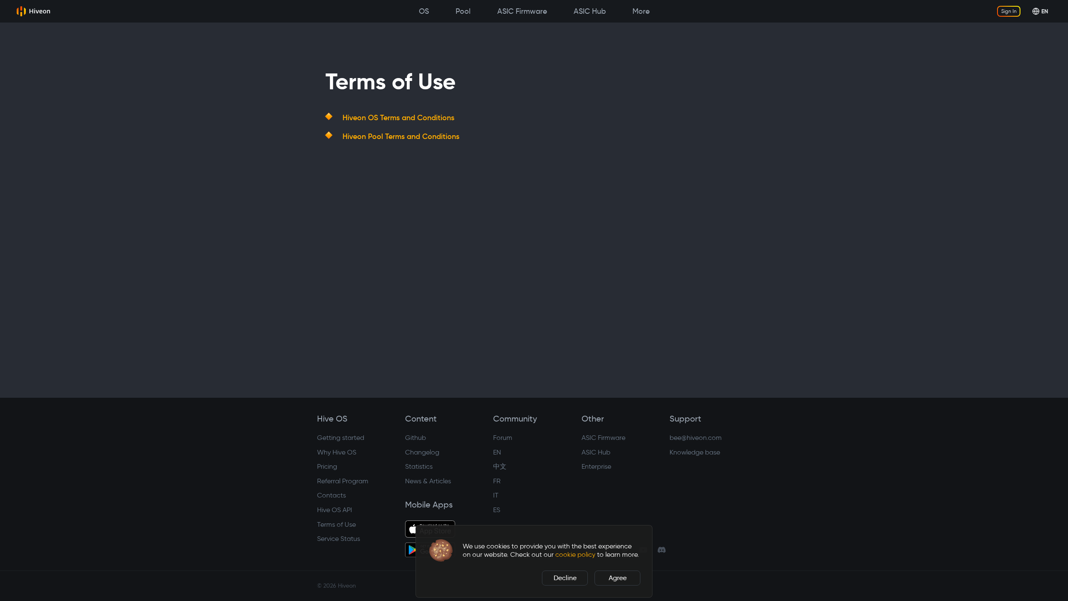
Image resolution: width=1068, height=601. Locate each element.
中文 (499, 466)
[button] (441, 550)
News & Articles (428, 481)
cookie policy (575, 554)
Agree (618, 578)
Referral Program (342, 481)
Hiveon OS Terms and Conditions (398, 117)
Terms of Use (336, 524)
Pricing (327, 466)
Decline (565, 578)
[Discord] (661, 549)
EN (497, 452)
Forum (502, 438)
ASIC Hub (596, 452)
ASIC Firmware (603, 438)
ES (496, 510)
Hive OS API (334, 510)
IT (496, 495)
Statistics (419, 466)
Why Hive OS (336, 452)
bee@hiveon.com (696, 438)
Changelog (422, 452)
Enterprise (596, 466)
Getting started (340, 438)
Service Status (338, 539)
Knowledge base (695, 452)
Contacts (331, 495)
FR (497, 481)
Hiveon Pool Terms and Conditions (401, 136)
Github (415, 438)
